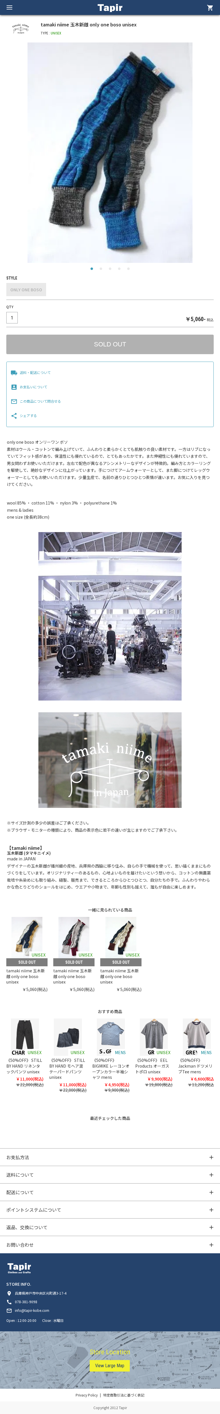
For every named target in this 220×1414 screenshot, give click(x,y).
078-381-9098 (21, 1301)
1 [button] (91, 270)
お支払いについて (29, 386)
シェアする (24, 415)
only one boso (26, 289)
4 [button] (119, 270)
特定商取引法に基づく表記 (123, 1394)
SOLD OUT (110, 344)
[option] (110, 152)
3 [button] (110, 270)
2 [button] (100, 270)
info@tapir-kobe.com (27, 1310)
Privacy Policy (87, 1394)
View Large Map (109, 1365)
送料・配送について (31, 372)
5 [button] (128, 270)
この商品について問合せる (36, 401)
